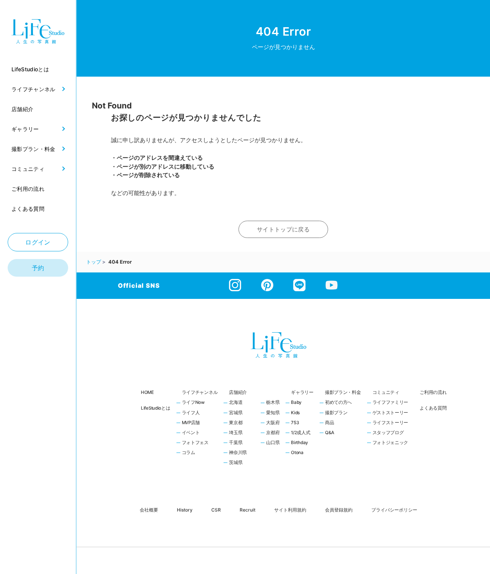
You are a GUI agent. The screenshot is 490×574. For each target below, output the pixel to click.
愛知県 (272, 413)
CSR (216, 509)
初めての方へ (338, 402)
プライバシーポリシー (394, 509)
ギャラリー (302, 392)
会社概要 (149, 509)
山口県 (272, 443)
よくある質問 (433, 408)
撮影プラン (336, 413)
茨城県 (235, 463)
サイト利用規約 (290, 509)
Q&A (329, 433)
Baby (296, 402)
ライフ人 (191, 413)
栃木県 (272, 402)
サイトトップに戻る (283, 229)
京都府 (272, 433)
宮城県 (235, 413)
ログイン (38, 242)
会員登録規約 (339, 509)
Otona (297, 453)
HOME (147, 392)
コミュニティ (385, 392)
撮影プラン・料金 (343, 392)
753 (295, 423)
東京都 (235, 423)
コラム (188, 453)
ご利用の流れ (433, 392)
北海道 (235, 402)
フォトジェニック (390, 443)
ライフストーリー (390, 423)
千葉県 (235, 443)
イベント (191, 433)
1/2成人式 (300, 433)
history (185, 509)
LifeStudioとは (155, 408)
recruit (247, 509)
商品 (329, 423)
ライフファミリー (390, 402)
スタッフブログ (388, 433)
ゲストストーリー (390, 413)
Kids (295, 413)
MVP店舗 (191, 423)
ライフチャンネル (200, 392)
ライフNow (193, 402)
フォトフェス (195, 443)
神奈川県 (238, 453)
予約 (38, 268)
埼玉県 (235, 433)
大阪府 (272, 423)
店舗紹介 (238, 392)
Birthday (299, 443)
